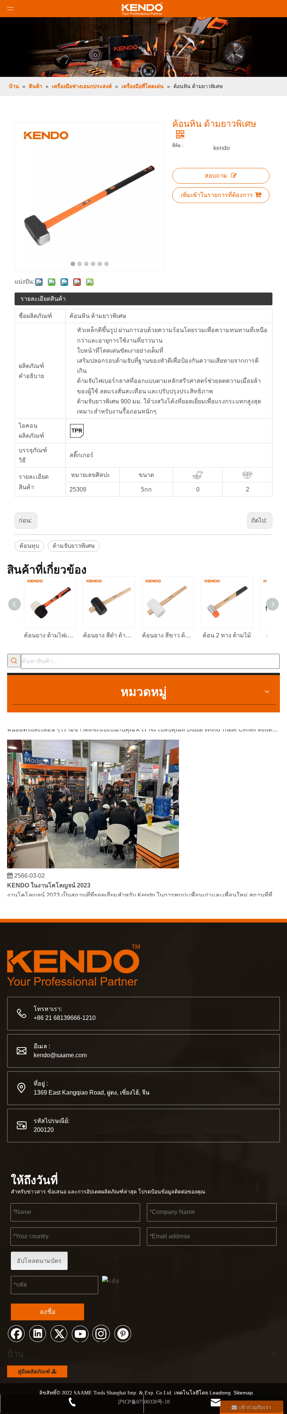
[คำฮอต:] (14, 660)
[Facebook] (16, 1333)
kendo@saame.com (60, 1055)
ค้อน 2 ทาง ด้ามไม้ (227, 635)
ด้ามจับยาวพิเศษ (74, 546)
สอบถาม (216, 175)
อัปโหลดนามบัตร (39, 1261)
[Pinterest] (123, 1333)
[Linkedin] (37, 1333)
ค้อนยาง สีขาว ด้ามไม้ (168, 635)
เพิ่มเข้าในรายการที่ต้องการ (217, 195)
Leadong (220, 1393)
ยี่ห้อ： (178, 145)
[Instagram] (101, 1333)
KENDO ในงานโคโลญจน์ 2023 (48, 881)
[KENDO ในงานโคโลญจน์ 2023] (93, 862)
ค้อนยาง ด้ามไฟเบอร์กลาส (49, 635)
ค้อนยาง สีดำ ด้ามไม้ (109, 635)
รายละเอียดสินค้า (43, 299)
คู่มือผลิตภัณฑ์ (35, 1371)
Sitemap (243, 1393)
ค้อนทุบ (29, 546)
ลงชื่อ (48, 1311)
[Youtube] (80, 1333)
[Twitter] (59, 1333)
